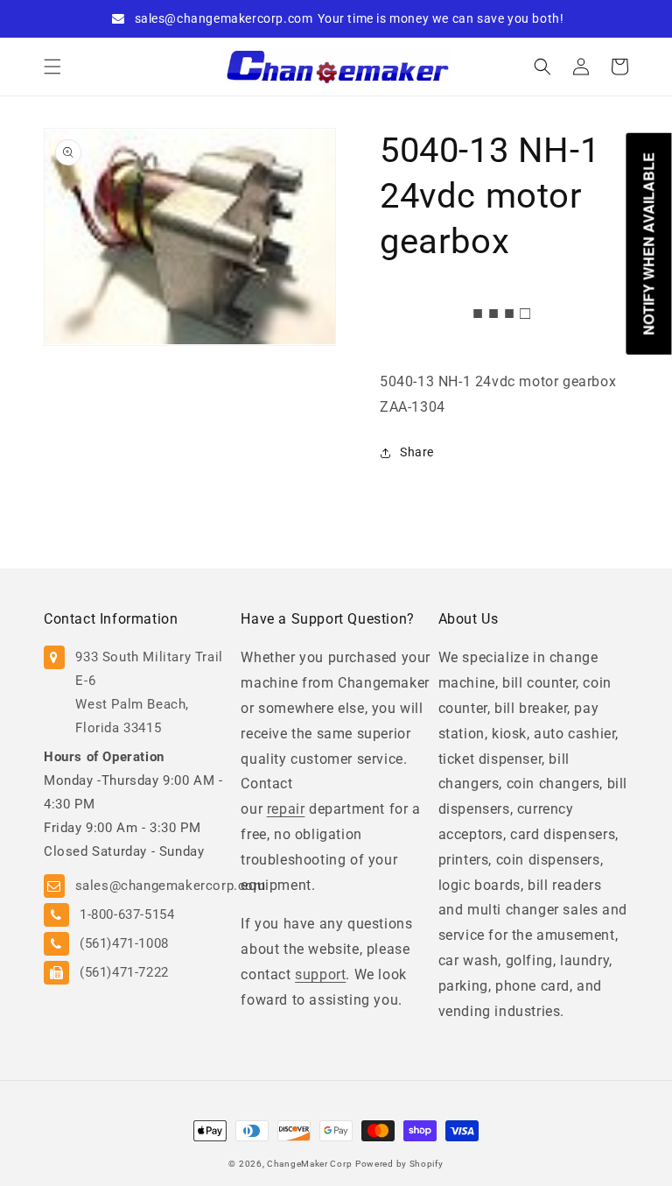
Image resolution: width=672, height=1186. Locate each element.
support (320, 974)
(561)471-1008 (124, 943)
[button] (52, 66)
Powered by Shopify (399, 1163)
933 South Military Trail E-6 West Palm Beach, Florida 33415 (148, 692)
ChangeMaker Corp (309, 1163)
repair (286, 809)
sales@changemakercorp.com (224, 18)
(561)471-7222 (124, 972)
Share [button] (417, 452)
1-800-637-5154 (127, 914)
